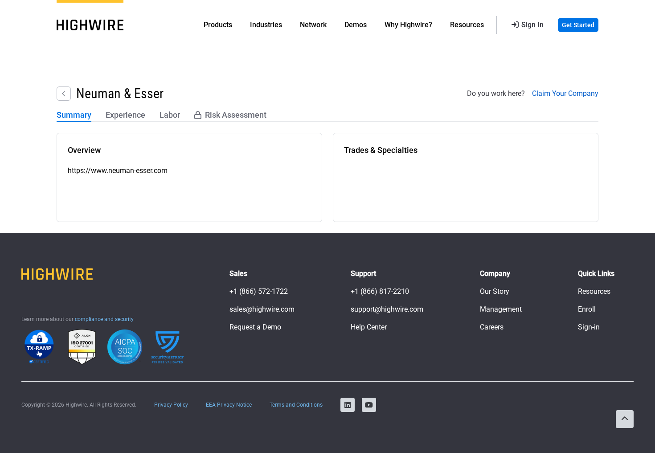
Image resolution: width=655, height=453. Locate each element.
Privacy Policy (171, 405)
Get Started (578, 25)
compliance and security (104, 319)
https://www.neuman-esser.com (118, 170)
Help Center (369, 327)
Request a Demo (255, 327)
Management (501, 309)
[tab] (74, 115)
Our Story (494, 291)
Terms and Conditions (296, 405)
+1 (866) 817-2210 (380, 291)
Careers (492, 327)
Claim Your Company (565, 93)
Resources (594, 291)
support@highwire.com (387, 309)
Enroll (587, 309)
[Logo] (90, 25)
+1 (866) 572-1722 (258, 291)
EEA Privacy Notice (229, 405)
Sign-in (589, 327)
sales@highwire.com (262, 309)
